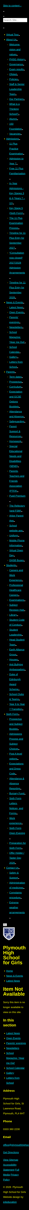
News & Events (14, 975)
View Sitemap (10, 1159)
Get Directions (11, 1152)
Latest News (13, 980)
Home (9, 970)
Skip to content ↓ (12, 5)
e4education (10, 1202)
